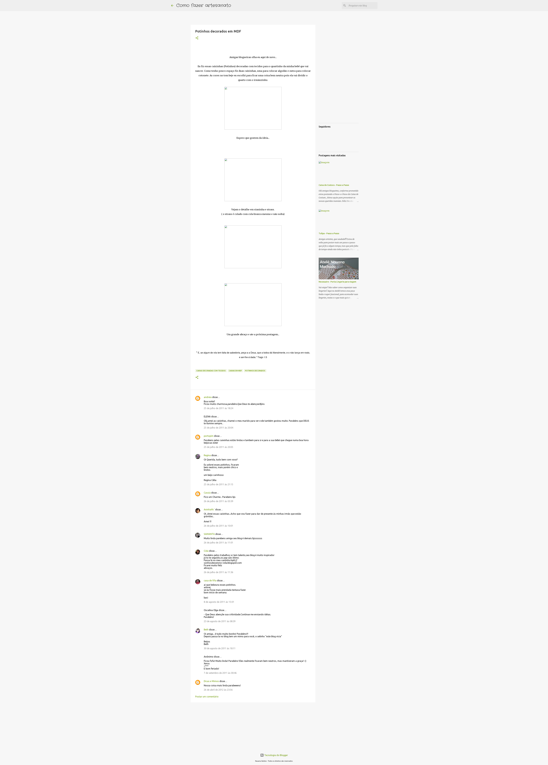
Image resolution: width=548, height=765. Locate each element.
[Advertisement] (253, 727)
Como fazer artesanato (203, 5)
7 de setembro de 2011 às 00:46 (220, 673)
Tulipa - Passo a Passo (329, 233)
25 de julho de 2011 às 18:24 (218, 408)
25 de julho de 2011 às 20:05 (218, 447)
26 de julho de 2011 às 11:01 (218, 542)
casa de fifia (210, 580)
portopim (208, 436)
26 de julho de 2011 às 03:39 (218, 501)
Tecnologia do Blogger (276, 755)
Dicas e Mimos (211, 681)
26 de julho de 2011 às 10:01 (218, 525)
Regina (207, 455)
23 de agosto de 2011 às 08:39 (219, 621)
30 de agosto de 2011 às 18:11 (219, 648)
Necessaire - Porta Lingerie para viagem (337, 282)
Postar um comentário (206, 696)
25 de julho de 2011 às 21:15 (218, 484)
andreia (208, 397)
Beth (206, 629)
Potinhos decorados (255, 371)
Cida (206, 551)
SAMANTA (209, 534)
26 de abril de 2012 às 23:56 (218, 689)
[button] (197, 38)
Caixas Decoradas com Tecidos (211, 371)
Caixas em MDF (235, 371)
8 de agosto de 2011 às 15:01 (219, 602)
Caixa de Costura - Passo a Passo (334, 185)
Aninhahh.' (209, 509)
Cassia (207, 492)
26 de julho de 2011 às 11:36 (218, 572)
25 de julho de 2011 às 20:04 (218, 427)
